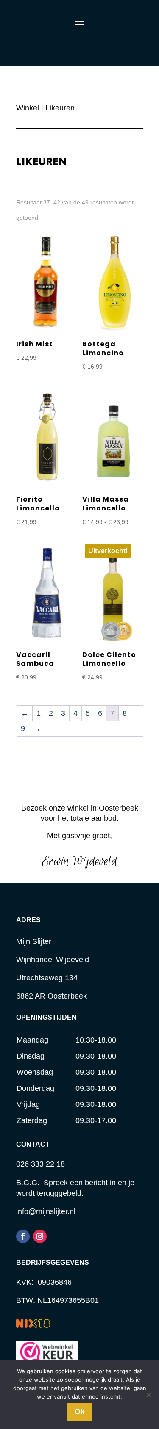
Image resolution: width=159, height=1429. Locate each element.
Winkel (27, 108)
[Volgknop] (23, 1236)
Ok (80, 1411)
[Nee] (148, 1394)
